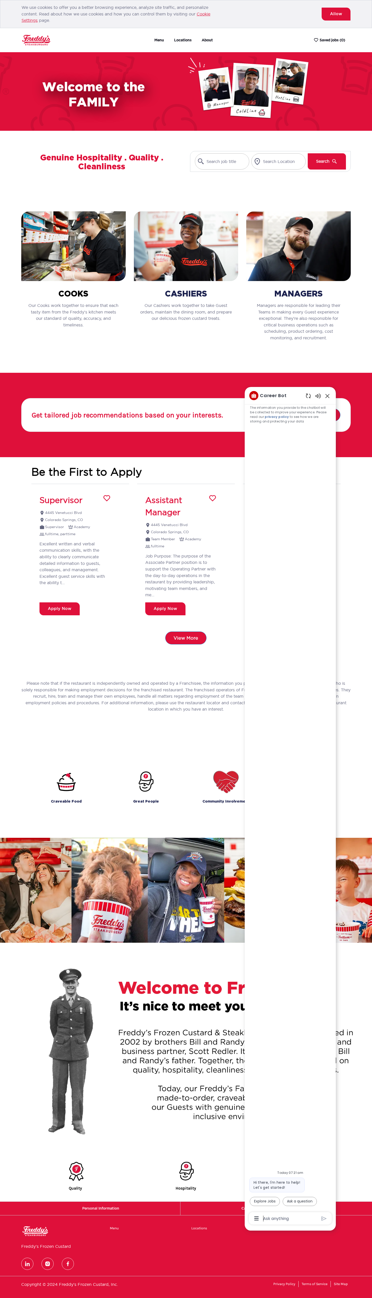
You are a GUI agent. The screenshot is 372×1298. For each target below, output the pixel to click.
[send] (324, 1218)
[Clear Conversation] (308, 395)
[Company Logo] (36, 40)
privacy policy (277, 417)
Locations (183, 40)
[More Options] (256, 1218)
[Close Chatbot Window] (327, 395)
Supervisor (60, 500)
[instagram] (48, 1264)
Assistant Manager (163, 506)
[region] (290, 806)
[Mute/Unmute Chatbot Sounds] (318, 395)
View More (186, 638)
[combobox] (222, 161)
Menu (159, 40)
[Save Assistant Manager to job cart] (213, 498)
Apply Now (59, 608)
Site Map (341, 1284)
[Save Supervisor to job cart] (107, 498)
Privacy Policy (284, 1284)
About (207, 40)
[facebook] (68, 1264)
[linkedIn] (27, 1264)
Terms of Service (314, 1284)
